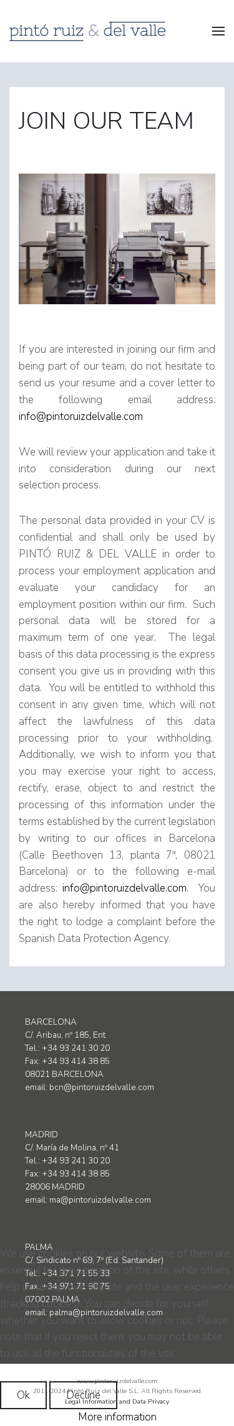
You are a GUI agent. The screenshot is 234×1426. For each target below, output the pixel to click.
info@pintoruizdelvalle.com (81, 416)
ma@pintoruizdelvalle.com (100, 1200)
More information (117, 1417)
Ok (23, 1395)
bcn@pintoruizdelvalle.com (101, 1087)
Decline (83, 1395)
